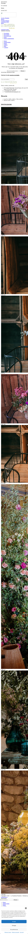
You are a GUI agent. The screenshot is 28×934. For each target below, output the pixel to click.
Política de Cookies (8, 932)
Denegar (14, 925)
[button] (26, 908)
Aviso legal (22, 932)
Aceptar (14, 921)
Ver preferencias (14, 929)
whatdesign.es (4, 897)
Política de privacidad (15, 932)
